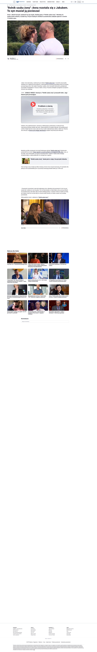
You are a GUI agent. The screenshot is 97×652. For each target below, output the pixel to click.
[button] (74, 2)
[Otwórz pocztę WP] (72, 2)
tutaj (34, 649)
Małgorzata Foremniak (70, 628)
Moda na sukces (33, 633)
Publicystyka (43, 1)
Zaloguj (79, 1)
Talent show (35, 1)
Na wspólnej (33, 628)
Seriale (57, 1)
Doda (67, 631)
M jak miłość (33, 631)
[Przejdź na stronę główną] (14, 2)
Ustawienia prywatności (66, 642)
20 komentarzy (60, 58)
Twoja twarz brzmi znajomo (17, 633)
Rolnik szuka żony (50, 83)
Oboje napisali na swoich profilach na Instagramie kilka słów (48, 152)
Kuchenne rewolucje (52, 633)
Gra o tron (32, 632)
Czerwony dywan (50, 1)
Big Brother (50, 632)
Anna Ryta (12, 58)
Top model (50, 631)
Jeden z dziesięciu (51, 628)
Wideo (63, 1)
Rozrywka (29, 1)
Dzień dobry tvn (15, 631)
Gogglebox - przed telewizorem (17, 628)
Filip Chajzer (68, 633)
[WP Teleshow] (21, 2)
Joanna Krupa (69, 632)
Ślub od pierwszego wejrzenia (17, 632)
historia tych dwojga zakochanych (37, 130)
